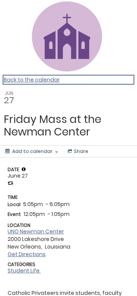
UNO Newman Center (36, 231)
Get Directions (27, 254)
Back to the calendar (32, 79)
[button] (23, 169)
